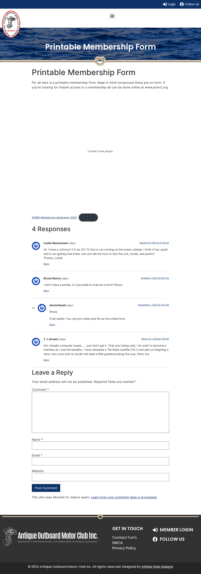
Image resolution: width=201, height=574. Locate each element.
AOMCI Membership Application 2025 (54, 217)
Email (37, 455)
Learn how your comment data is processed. (124, 497)
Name (37, 439)
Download (88, 217)
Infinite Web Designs (157, 566)
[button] (112, 16)
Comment (40, 389)
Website (38, 470)
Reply (46, 263)
